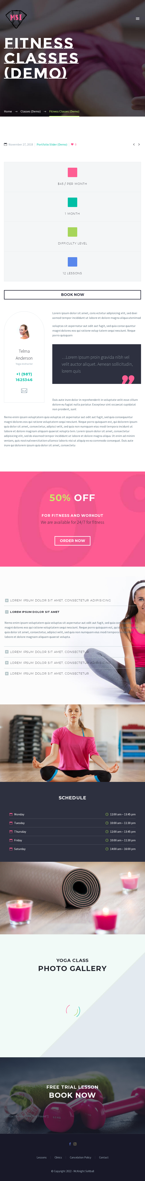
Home (39, 24)
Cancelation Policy (80, 1157)
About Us (59, 24)
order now (72, 541)
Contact (104, 1157)
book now (72, 295)
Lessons (42, 1157)
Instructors (84, 24)
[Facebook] (70, 1143)
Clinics (129, 24)
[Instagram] (74, 1143)
